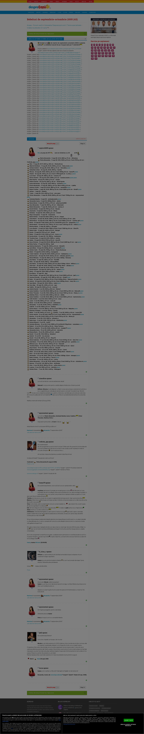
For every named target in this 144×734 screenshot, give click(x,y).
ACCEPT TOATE (128, 720)
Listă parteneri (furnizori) (69, 724)
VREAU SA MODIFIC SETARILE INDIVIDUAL (128, 725)
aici (12, 728)
